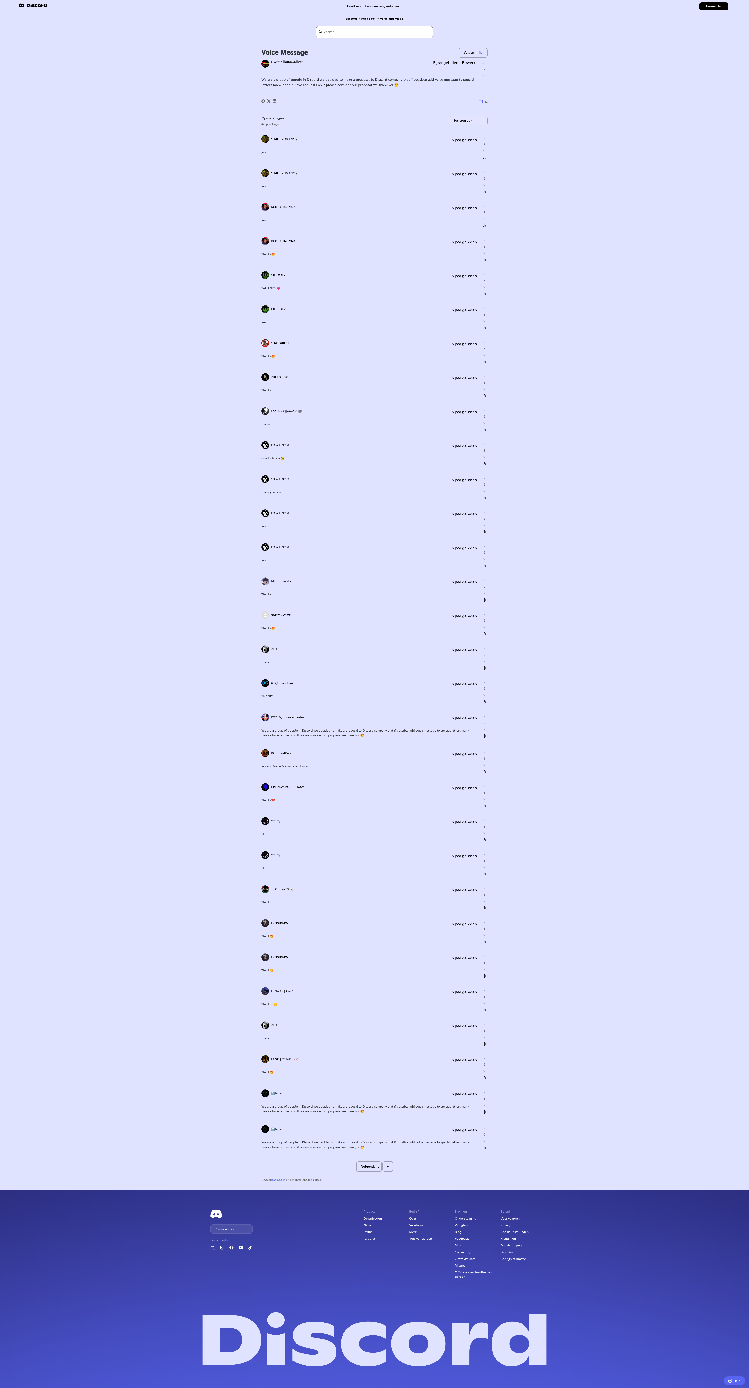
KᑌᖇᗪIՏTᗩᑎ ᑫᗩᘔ (283, 207)
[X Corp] (269, 101)
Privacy (506, 1225)
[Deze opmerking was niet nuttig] (484, 151)
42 (486, 101)
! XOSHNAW (279, 923)
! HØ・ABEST (280, 343)
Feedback (354, 6)
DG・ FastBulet (282, 753)
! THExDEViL (279, 275)
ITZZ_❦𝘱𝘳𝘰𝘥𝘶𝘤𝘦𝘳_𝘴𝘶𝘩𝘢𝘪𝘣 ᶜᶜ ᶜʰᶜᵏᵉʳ (293, 717)
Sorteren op (462, 120)
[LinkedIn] (274, 101)
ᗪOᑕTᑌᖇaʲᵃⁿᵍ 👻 (282, 889)
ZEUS (275, 649)
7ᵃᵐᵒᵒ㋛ (276, 821)
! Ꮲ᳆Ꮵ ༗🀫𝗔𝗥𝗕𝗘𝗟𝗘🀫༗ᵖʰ (287, 61)
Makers (460, 1245)
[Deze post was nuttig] (484, 63)
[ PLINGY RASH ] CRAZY (288, 787)
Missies (460, 1265)
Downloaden (373, 1218)
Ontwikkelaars (465, 1259)
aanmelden (278, 1180)
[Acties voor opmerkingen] (484, 157)
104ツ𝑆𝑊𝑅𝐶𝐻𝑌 (280, 615)
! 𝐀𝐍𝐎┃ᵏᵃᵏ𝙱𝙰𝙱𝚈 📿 (284, 1059)
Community (463, 1252)
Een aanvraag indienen (382, 6)
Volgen (469, 52)
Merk (413, 1232)
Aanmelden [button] (713, 6)
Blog (458, 1232)
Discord (351, 18)
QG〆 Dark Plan (282, 683)
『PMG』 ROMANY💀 (284, 139)
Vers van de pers (421, 1238)
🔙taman (277, 1093)
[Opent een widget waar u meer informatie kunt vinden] (734, 1381)
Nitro (367, 1225)
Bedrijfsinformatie (513, 1259)
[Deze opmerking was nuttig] (484, 138)
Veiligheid (462, 1225)
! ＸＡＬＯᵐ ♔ (280, 445)
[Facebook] (263, 101)
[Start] (33, 6)
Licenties (507, 1252)
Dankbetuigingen (513, 1245)
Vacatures (416, 1225)
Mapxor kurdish (282, 581)
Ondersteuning (465, 1218)
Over (412, 1218)
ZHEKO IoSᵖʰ (279, 377)
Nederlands (224, 1229)
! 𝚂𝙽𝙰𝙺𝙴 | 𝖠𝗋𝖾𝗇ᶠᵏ (282, 991)
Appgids (370, 1238)
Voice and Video (391, 18)
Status (368, 1232)
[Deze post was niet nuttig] (484, 75)
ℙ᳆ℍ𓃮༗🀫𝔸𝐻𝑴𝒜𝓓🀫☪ (287, 411)
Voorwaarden (510, 1218)
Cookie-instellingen (515, 1232)
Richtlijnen (508, 1238)
